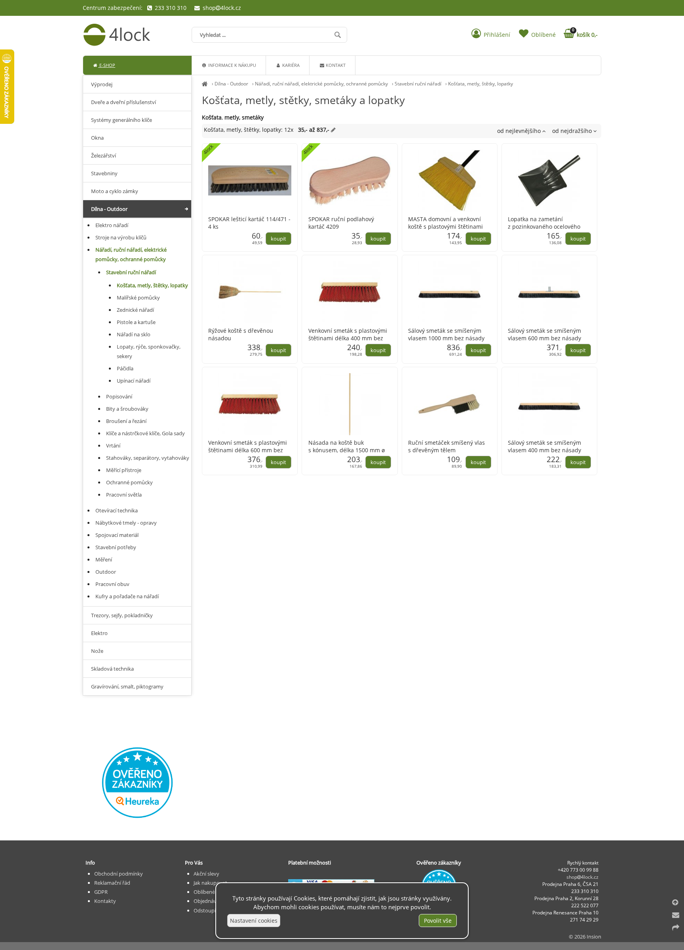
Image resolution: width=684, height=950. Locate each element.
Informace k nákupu (231, 65)
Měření (103, 559)
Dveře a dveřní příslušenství (123, 102)
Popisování (119, 396)
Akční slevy (206, 873)
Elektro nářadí (111, 225)
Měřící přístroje (123, 470)
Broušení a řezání (126, 421)
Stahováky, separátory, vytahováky (147, 457)
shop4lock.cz (221, 7)
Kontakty (105, 900)
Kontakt (335, 65)
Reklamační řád (112, 882)
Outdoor (105, 571)
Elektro (99, 633)
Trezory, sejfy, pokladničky (122, 615)
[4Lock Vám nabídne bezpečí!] (205, 83)
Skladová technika (112, 668)
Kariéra (290, 65)
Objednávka (208, 900)
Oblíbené (204, 891)
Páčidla (125, 368)
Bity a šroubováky (127, 408)
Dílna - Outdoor (231, 83)
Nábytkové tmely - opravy (126, 522)
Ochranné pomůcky (129, 482)
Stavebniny (104, 173)
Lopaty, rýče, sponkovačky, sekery (148, 351)
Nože (97, 650)
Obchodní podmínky (118, 873)
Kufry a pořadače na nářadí (127, 596)
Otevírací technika (116, 510)
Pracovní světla (124, 494)
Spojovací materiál (117, 535)
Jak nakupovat (210, 882)
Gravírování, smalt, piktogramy (127, 686)
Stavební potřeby (115, 547)
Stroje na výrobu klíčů (120, 237)
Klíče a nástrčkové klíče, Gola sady (145, 433)
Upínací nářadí (133, 380)
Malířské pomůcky (138, 297)
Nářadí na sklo (133, 334)
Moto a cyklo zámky (114, 191)
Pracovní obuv (112, 584)
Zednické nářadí (135, 309)
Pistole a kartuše (136, 322)
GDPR (101, 891)
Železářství (103, 155)
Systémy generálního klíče (121, 119)
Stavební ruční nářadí (418, 83)
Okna (97, 137)
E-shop (106, 65)
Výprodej (101, 84)
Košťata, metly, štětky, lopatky (480, 83)
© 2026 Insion (585, 936)
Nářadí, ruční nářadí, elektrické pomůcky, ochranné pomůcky (321, 83)
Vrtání (113, 445)
